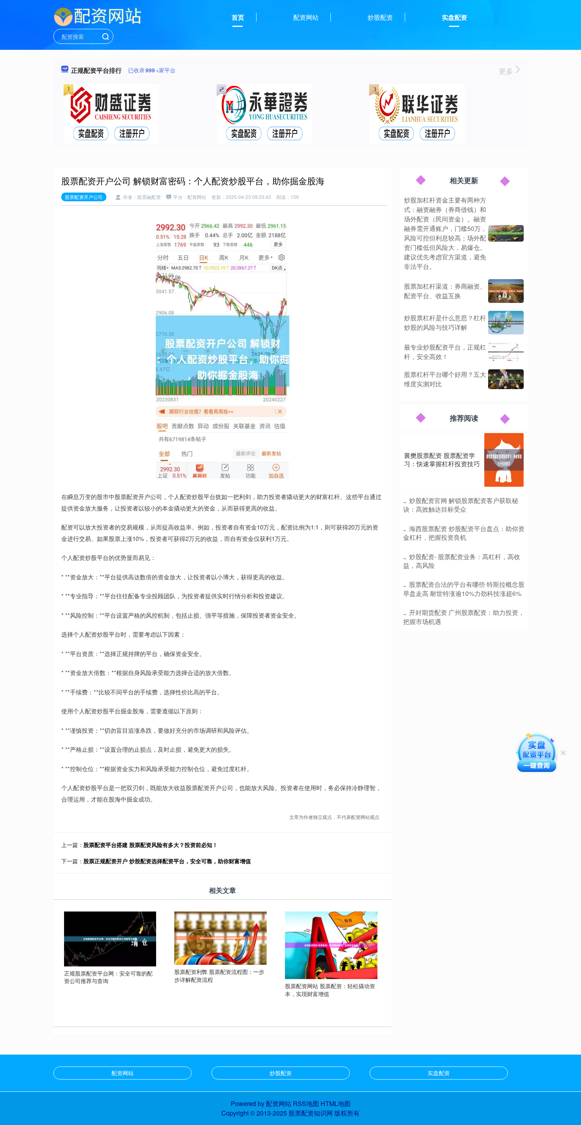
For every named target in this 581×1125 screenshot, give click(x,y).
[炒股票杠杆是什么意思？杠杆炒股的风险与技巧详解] (506, 323)
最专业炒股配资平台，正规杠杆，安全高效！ (445, 351)
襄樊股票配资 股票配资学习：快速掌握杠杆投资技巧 (442, 459)
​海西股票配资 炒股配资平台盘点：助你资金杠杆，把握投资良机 (463, 533)
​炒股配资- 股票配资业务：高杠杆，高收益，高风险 (461, 561)
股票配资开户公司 (84, 196)
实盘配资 (454, 17)
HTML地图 (336, 1103)
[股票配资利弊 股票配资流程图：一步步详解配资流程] (220, 938)
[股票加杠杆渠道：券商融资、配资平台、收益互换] (506, 291)
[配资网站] (97, 17)
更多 (507, 71)
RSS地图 (306, 1103)
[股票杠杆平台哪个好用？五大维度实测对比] (506, 379)
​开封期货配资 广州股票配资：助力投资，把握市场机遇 (463, 617)
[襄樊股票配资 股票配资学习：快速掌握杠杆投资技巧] (504, 460)
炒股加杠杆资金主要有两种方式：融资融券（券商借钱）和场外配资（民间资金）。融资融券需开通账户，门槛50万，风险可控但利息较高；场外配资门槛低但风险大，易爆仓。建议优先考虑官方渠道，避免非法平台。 (445, 233)
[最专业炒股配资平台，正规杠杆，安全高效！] (506, 352)
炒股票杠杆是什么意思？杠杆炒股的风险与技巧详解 (445, 322)
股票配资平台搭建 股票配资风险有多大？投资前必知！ (150, 845)
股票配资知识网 (311, 1112)
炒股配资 (380, 17)
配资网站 (306, 17)
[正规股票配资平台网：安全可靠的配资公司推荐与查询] (110, 938)
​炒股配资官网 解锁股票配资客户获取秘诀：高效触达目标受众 (460, 505)
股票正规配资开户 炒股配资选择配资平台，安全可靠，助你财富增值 (167, 861)
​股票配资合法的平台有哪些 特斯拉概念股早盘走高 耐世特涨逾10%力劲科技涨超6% (463, 588)
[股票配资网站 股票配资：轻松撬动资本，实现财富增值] (331, 944)
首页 (238, 17)
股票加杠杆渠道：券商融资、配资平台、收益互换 (445, 291)
